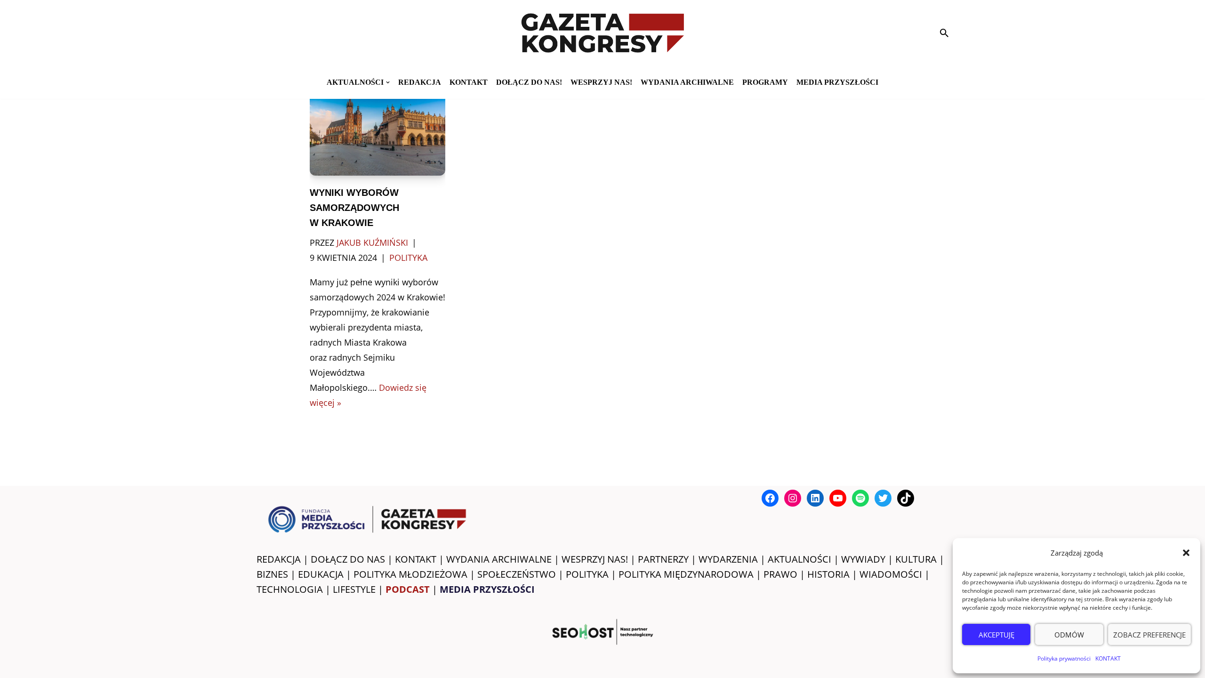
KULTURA (916, 559)
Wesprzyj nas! (601, 82)
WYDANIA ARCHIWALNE (499, 559)
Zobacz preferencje (1149, 634)
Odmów (1069, 634)
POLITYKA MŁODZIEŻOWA (410, 574)
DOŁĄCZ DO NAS (348, 559)
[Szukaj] (944, 33)
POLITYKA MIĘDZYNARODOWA (686, 574)
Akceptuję (996, 634)
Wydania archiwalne (687, 82)
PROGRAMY (765, 82)
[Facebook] (770, 498)
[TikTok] (905, 498)
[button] (1186, 552)
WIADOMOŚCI (891, 574)
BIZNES (272, 574)
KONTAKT (1108, 658)
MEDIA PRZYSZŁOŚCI (837, 82)
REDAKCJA (279, 559)
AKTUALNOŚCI (799, 559)
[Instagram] (792, 498)
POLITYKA (587, 574)
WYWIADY (863, 559)
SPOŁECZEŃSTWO (516, 574)
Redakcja (419, 82)
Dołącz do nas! (529, 82)
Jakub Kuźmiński (372, 242)
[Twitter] (883, 498)
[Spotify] (860, 498)
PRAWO (780, 574)
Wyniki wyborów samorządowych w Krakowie (354, 207)
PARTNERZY (663, 559)
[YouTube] (837, 498)
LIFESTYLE (354, 589)
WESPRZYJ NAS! (595, 559)
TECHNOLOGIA (290, 589)
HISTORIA (828, 574)
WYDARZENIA (728, 559)
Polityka (408, 257)
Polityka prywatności (1064, 658)
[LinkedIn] (815, 498)
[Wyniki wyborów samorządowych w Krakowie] (378, 130)
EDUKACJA (321, 574)
